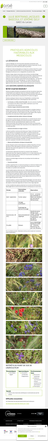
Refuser (32, 436)
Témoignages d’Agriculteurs (10, 11)
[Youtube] (46, 2)
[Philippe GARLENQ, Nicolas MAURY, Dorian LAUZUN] (4, 16)
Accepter (22, 436)
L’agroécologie (9, 420)
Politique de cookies (31, 438)
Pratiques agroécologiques (12, 424)
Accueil (4, 11)
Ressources (39, 424)
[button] (45, 426)
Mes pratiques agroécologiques (37, 11)
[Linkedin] (43, 2)
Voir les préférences (41, 436)
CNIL (39, 431)
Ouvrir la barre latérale (9, 40)
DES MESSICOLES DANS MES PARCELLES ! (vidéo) (17, 403)
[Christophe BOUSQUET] (43, 16)
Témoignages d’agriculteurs (35, 420)
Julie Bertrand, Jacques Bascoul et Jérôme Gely (23, 11)
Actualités (25, 424)
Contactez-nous (40, 414)
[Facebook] (45, 2)
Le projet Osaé (20, 420)
